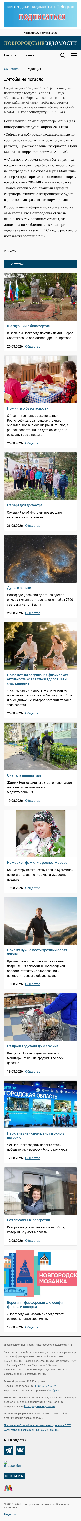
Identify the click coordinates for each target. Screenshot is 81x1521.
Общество (11, 69)
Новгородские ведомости (39, 1406)
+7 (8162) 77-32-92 (45, 1385)
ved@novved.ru (57, 1390)
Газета (29, 55)
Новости (10, 55)
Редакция (10, 1514)
